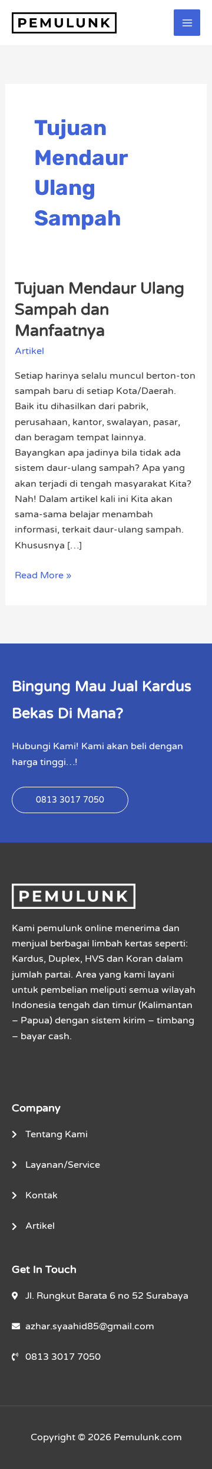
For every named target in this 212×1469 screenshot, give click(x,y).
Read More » (43, 574)
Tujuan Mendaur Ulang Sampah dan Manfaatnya (99, 309)
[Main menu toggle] (187, 22)
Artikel (29, 351)
